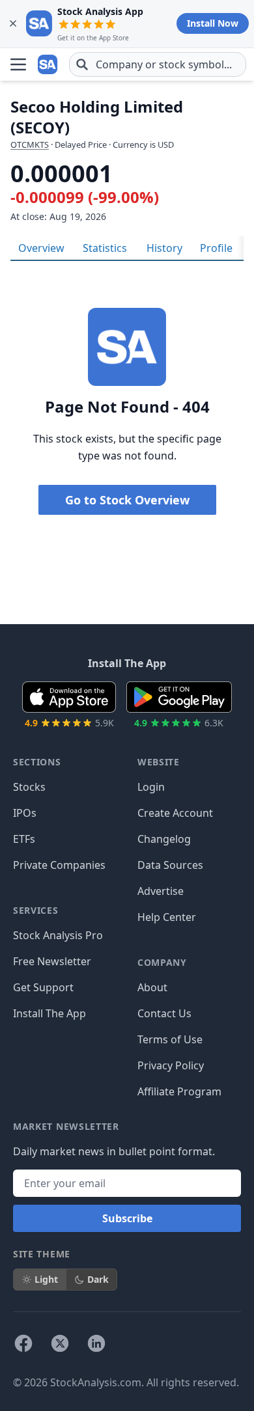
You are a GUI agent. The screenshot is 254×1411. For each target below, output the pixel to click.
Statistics (105, 248)
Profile (216, 248)
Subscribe (127, 1218)
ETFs (24, 839)
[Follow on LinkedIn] (96, 1343)
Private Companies (59, 865)
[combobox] (157, 64)
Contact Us (164, 1013)
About (152, 987)
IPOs (24, 813)
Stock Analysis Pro (58, 935)
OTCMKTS (29, 144)
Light (46, 1279)
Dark (98, 1279)
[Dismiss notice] (13, 23)
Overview (41, 248)
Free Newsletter (52, 961)
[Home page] (48, 64)
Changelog (164, 839)
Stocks (29, 787)
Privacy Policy (170, 1065)
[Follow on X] (59, 1343)
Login (151, 787)
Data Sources (170, 865)
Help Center (166, 917)
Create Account (175, 813)
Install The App (49, 1013)
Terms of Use (170, 1039)
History (164, 248)
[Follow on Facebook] (23, 1343)
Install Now (212, 23)
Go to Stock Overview (127, 500)
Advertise (160, 891)
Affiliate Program (179, 1091)
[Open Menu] (18, 64)
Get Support (43, 987)
